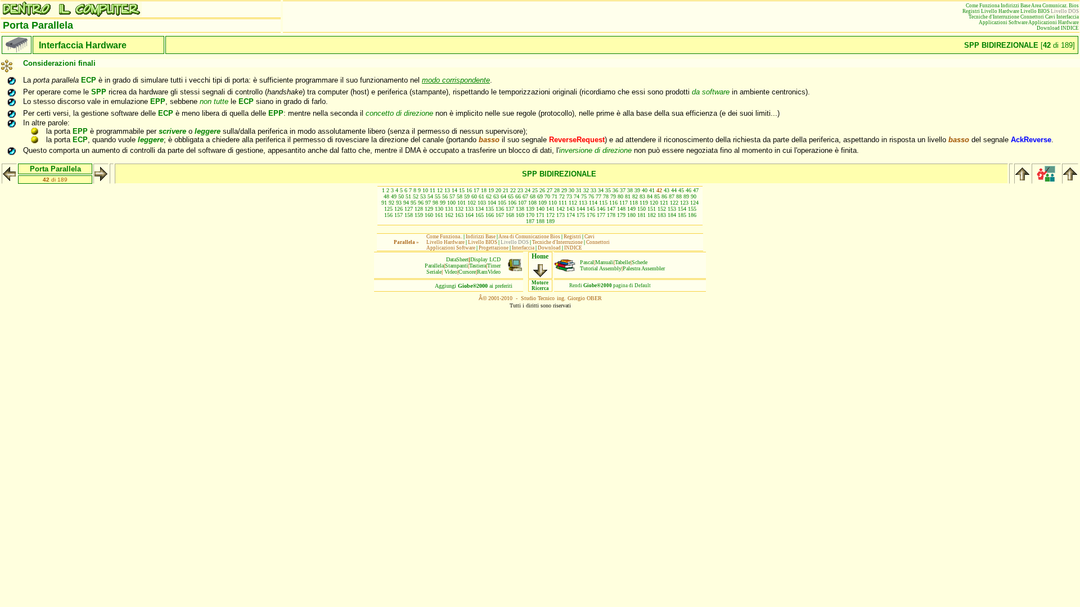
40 (644, 190)
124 (694, 203)
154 (682, 209)
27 (549, 190)
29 (564, 190)
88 (679, 196)
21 (505, 190)
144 (581, 209)
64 (503, 196)
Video (450, 272)
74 (576, 196)
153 (672, 209)
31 (579, 190)
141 (550, 209)
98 (435, 203)
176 (591, 215)
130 (439, 209)
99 (443, 203)
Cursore (467, 272)
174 (570, 215)
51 (408, 196)
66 (518, 196)
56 (445, 196)
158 (408, 215)
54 (430, 196)
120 (654, 203)
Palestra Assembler (644, 268)
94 (406, 203)
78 (606, 196)
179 (621, 215)
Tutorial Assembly (601, 268)
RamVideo (489, 272)
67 (525, 196)
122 (674, 203)
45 (681, 190)
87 (671, 196)
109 (542, 203)
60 (474, 196)
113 (583, 203)
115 (603, 203)
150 (641, 209)
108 (532, 203)
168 (510, 215)
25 (535, 190)
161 (439, 215)
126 (398, 209)
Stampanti (456, 265)
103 (482, 203)
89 (686, 196)
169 (520, 215)
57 (452, 196)
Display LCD (485, 259)
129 (429, 209)
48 (386, 196)
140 (540, 209)
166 (489, 215)
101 (461, 203)
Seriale (434, 272)
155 (692, 209)
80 (620, 196)
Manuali (604, 262)
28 (557, 190)
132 (459, 209)
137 (510, 209)
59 (467, 196)
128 (419, 209)
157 (398, 215)
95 (413, 203)
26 (542, 190)
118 (633, 203)
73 (569, 196)
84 (649, 196)
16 (469, 190)
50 (401, 196)
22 (513, 190)
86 (664, 196)
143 (570, 209)
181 (641, 215)
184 (672, 215)
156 (388, 215)
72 (562, 196)
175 (581, 215)
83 (642, 196)
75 (584, 196)
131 (449, 209)
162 (449, 215)
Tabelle (623, 262)
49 (394, 196)
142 (560, 209)
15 (462, 190)
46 (688, 190)
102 (471, 203)
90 (693, 196)
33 (593, 190)
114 (593, 203)
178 (611, 215)
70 (547, 196)
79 (613, 196)
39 (637, 190)
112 (573, 203)
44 (674, 190)
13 (447, 190)
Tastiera (477, 265)
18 (484, 190)
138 (520, 209)
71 (554, 196)
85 (657, 196)
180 (631, 215)
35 (608, 190)
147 (611, 209)
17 (476, 190)
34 (601, 190)
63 (496, 196)
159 (419, 215)
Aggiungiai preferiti (473, 286)
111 (563, 203)
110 (552, 203)
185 (682, 215)
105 (502, 203)
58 (459, 196)
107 (522, 203)
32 (586, 190)
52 (415, 196)
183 (662, 215)
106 (512, 203)
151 (651, 209)
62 (489, 196)
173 (560, 215)
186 (692, 215)
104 (492, 203)
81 (628, 196)
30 (571, 190)
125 (388, 209)
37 (623, 190)
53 (423, 196)
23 (520, 190)
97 (428, 203)
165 (479, 215)
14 (454, 190)
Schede (639, 262)
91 (384, 203)
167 (500, 215)
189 (550, 221)
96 (421, 203)
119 (644, 203)
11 (432, 190)
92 (391, 203)
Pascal (587, 262)
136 (500, 209)
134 (479, 209)
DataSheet (457, 259)
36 (615, 190)
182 (651, 215)
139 (530, 209)
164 (469, 215)
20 (498, 190)
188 (540, 221)
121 (664, 203)
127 (408, 209)
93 (399, 203)
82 (635, 196)
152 (662, 209)
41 (652, 190)
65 (511, 196)
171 (540, 215)
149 (631, 209)
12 (440, 190)
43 (666, 190)
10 (425, 190)
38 (630, 190)
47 (696, 190)
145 (591, 209)
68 (533, 196)
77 (598, 196)
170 (530, 215)
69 (540, 196)
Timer (494, 265)
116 (613, 203)
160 (429, 215)
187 (530, 221)
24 (527, 190)
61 (481, 196)
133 (469, 209)
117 (623, 203)
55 (437, 196)
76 (591, 196)
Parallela (434, 265)
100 (451, 203)
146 (601, 209)
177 (601, 215)
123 (684, 203)
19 (491, 190)
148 (621, 209)
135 (489, 209)
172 (550, 215)
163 (459, 215)
